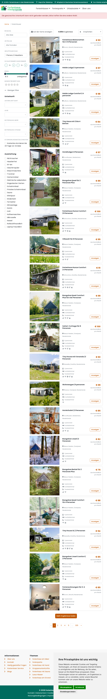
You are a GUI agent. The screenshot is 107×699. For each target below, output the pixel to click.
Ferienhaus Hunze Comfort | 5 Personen (74, 212)
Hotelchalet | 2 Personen (73, 410)
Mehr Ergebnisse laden (66, 616)
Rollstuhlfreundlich (14, 223)
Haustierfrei (12, 161)
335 (76, 625)
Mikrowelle (11, 217)
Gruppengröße (11, 51)
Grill (8, 211)
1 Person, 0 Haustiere (14, 55)
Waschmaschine (14, 171)
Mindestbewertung (12, 81)
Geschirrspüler (13, 168)
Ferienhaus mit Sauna (41, 671)
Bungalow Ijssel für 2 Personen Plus (71, 181)
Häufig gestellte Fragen (16, 665)
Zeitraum (8, 41)
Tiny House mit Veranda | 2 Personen (74, 357)
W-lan (9, 164)
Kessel (9, 220)
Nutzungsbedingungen (37, 695)
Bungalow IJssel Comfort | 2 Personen (74, 557)
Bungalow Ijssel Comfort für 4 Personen (73, 501)
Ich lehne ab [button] (79, 687)
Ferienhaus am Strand (41, 678)
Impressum (52, 695)
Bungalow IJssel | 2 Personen (70, 440)
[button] (37, 60)
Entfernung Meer (11, 120)
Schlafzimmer (10, 61)
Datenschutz (41, 693)
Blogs (9, 671)
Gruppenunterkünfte (41, 668)
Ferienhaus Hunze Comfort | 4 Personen (74, 268)
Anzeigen (95, 58)
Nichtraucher (12, 158)
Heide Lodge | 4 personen (73, 67)
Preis (7, 71)
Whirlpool (11, 195)
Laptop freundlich (14, 227)
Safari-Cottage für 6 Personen (71, 327)
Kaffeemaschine (14, 214)
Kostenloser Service (15, 668)
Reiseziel (8, 31)
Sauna (9, 192)
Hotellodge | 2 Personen (72, 152)
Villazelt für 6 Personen (72, 239)
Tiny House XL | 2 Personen (73, 530)
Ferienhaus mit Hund (40, 665)
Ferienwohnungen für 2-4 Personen (73, 588)
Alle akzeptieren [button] (66, 687)
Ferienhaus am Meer (40, 659)
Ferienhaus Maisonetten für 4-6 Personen (73, 41)
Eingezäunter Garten (15, 183)
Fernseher (11, 202)
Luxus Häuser (37, 674)
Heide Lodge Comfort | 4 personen (73, 94)
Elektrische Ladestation (16, 180)
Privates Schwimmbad (16, 189)
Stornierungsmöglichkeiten (16, 140)
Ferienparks (37, 662)
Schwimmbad (12, 186)
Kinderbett (11, 199)
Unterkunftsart (11, 101)
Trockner (11, 174)
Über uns (86, 8)
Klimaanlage (12, 205)
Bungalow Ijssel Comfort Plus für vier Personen (73, 296)
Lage (6, 110)
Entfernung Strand (13, 130)
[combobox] (16, 105)
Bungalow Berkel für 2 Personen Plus (72, 470)
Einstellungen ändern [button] (68, 691)
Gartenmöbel (12, 177)
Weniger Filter (13, 90)
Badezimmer (21, 61)
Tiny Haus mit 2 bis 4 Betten (71, 122)
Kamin (9, 208)
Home (7, 24)
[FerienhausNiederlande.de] (11, 9)
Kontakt (10, 662)
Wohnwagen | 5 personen (73, 384)
